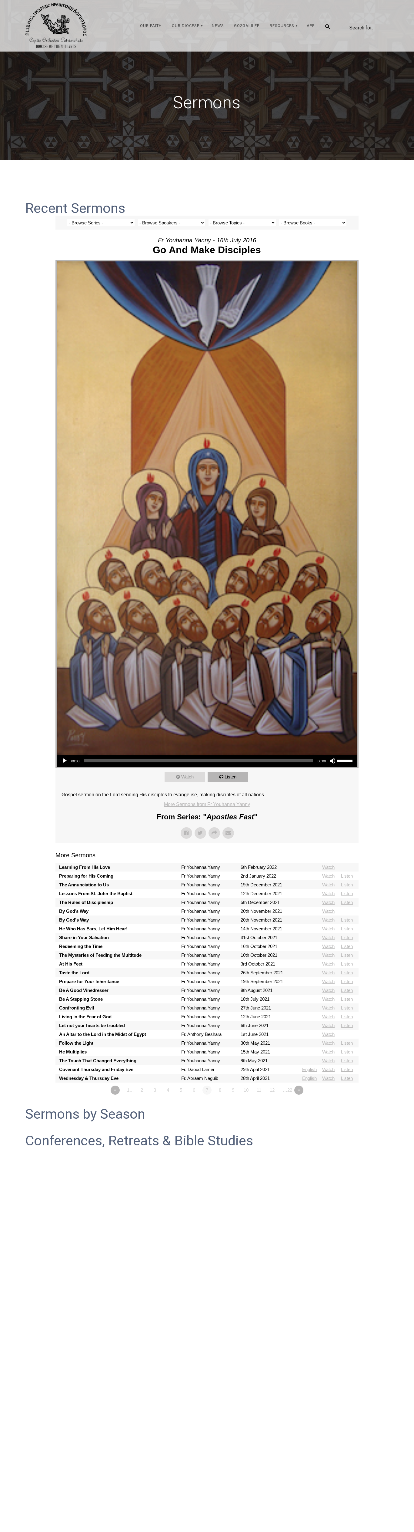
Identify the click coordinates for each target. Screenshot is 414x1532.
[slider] (345, 760)
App (311, 25)
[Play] (65, 761)
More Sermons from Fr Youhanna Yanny (207, 804)
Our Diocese (185, 25)
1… (130, 1090)
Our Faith (151, 25)
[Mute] (332, 761)
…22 (287, 1090)
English (309, 1069)
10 (246, 1090)
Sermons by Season (85, 1114)
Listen (230, 776)
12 (272, 1090)
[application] (207, 761)
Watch (187, 776)
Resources (282, 25)
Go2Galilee (246, 25)
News (218, 25)
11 (259, 1090)
